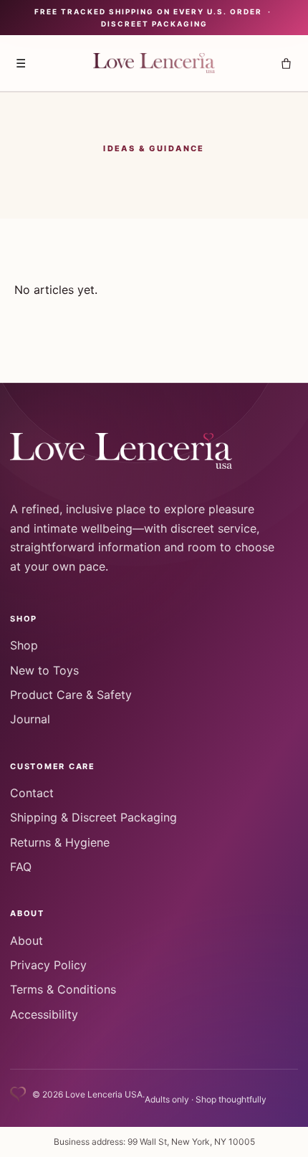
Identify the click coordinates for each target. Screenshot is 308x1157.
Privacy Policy (48, 965)
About (26, 940)
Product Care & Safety (71, 694)
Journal (30, 719)
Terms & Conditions (63, 989)
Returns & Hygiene (60, 842)
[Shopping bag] (286, 63)
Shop (24, 645)
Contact (32, 793)
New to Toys (44, 670)
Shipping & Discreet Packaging (93, 817)
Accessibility (44, 1014)
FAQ (21, 867)
